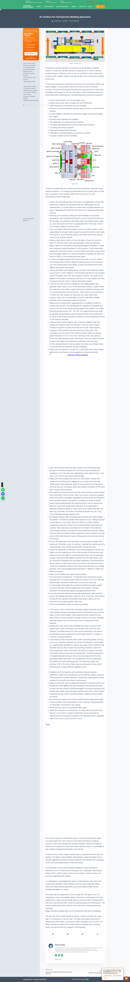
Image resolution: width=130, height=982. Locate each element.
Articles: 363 (58, 959)
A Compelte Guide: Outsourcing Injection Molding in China (29, 69)
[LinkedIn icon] (56, 955)
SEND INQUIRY (31, 53)
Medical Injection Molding (31, 100)
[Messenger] (3, 494)
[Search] (106, 1)
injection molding (74, 21)
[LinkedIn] (82, 934)
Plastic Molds (48, 6)
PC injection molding (29, 88)
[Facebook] (53, 934)
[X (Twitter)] (67, 934)
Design (74, 6)
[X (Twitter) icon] (59, 955)
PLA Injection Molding (30, 92)
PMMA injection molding (30, 90)
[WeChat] (3, 498)
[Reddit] (97, 934)
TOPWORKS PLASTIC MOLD (28, 6)
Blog (90, 6)
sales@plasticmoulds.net (66, 2)
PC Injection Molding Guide (80, 979)
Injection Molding (62, 6)
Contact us (83, 6)
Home (38, 6)
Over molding (27, 94)
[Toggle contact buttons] (2, 484)
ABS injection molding (30, 86)
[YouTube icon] (62, 955)
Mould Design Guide (29, 81)
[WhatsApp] (3, 489)
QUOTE (101, 6)
